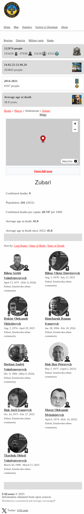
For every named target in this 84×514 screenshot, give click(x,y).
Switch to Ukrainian (46, 27)
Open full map (43, 171)
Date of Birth (37, 245)
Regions (8, 40)
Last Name (21, 245)
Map (16, 27)
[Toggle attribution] (75, 161)
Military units (36, 40)
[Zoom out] (75, 129)
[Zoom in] (75, 123)
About (64, 27)
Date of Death (55, 245)
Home (7, 27)
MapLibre (67, 161)
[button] (43, 139)
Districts (20, 40)
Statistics (27, 27)
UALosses (22, 510)
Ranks (50, 40)
